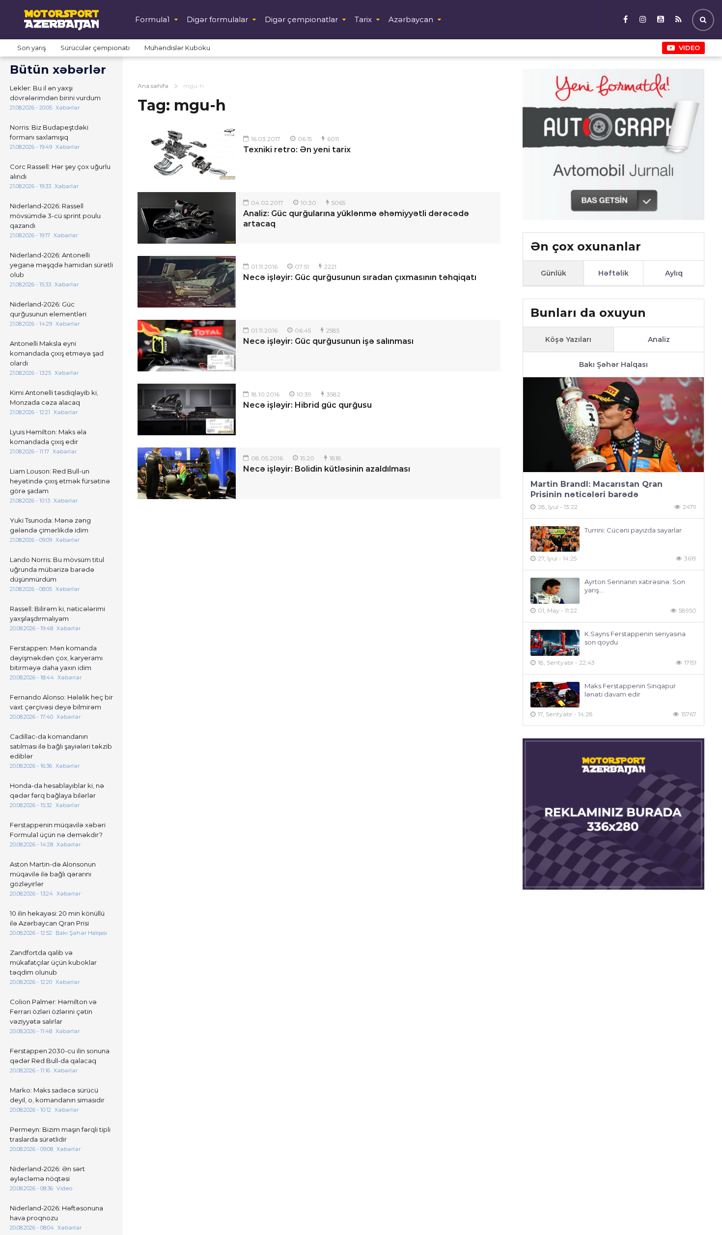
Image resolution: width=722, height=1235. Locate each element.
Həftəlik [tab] (613, 273)
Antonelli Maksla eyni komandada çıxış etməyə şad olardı (57, 353)
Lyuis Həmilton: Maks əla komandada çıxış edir (48, 437)
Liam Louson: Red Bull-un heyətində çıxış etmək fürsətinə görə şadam (60, 481)
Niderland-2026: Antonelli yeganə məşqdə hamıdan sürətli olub (61, 265)
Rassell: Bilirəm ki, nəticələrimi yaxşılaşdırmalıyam (57, 613)
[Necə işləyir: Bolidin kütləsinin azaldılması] (187, 473)
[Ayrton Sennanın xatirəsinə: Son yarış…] (555, 591)
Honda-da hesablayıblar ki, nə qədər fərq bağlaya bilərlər (57, 790)
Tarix (363, 19)
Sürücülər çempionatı (95, 48)
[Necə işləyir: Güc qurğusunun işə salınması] (187, 345)
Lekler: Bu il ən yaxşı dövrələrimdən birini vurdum (55, 93)
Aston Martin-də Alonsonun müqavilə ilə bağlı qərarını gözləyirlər (53, 874)
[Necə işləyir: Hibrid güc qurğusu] (187, 409)
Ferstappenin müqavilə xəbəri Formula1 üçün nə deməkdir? (58, 830)
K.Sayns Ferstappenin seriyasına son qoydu (635, 638)
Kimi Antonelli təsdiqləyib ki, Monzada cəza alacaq (54, 397)
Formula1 (152, 19)
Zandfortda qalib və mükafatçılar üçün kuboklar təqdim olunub (53, 962)
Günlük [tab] (553, 273)
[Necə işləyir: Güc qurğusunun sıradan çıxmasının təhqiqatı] (187, 282)
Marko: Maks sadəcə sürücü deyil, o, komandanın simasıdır (57, 1095)
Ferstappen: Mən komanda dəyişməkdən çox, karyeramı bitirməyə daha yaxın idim (56, 658)
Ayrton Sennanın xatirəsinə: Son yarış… (634, 586)
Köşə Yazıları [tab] (568, 339)
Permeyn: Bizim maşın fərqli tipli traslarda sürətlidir (60, 1134)
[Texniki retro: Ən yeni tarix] (187, 154)
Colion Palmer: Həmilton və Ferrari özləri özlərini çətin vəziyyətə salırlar (53, 1011)
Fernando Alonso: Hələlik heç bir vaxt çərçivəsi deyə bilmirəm (61, 702)
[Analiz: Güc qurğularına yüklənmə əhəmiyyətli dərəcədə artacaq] (187, 218)
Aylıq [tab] (674, 273)
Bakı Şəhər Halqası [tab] (613, 364)
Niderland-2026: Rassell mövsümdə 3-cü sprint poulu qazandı (55, 215)
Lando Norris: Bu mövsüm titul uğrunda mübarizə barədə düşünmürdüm (57, 569)
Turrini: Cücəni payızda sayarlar (633, 530)
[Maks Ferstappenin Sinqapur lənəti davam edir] (555, 695)
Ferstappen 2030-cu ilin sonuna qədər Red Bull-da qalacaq (60, 1056)
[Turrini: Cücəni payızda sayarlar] (555, 539)
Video (689, 48)
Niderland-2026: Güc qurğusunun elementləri (48, 309)
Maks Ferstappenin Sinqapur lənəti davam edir (630, 690)
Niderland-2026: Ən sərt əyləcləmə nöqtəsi (47, 1173)
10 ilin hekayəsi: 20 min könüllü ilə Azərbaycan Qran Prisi (57, 918)
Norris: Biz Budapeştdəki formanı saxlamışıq (49, 132)
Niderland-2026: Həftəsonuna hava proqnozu (56, 1213)
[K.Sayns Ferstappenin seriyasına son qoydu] (555, 643)
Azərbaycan (411, 19)
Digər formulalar (217, 19)
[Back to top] (694, 1207)
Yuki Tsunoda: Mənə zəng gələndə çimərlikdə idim (50, 525)
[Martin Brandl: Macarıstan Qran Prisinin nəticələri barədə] (613, 424)
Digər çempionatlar (301, 19)
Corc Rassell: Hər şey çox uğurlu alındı (60, 171)
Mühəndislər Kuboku (177, 48)
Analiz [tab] (659, 339)
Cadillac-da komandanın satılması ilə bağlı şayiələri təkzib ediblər (61, 746)
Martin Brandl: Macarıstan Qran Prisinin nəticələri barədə (596, 489)
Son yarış (31, 48)
